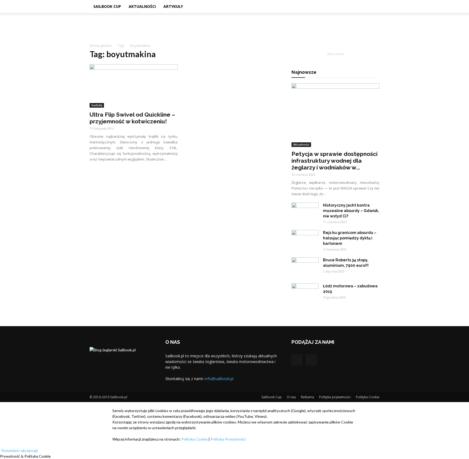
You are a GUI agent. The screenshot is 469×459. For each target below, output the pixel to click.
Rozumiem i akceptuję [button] (19, 450)
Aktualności (142, 6)
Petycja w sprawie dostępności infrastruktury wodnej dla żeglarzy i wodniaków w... (334, 160)
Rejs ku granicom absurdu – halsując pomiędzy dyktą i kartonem (349, 238)
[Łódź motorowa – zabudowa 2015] (305, 292)
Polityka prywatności (335, 397)
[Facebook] (296, 359)
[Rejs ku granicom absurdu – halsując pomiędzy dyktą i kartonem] (305, 239)
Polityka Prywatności (228, 439)
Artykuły (173, 6)
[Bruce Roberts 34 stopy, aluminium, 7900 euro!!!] (305, 266)
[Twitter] (311, 359)
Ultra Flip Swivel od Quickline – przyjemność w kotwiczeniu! (132, 118)
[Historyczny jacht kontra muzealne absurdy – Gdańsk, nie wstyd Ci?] (305, 212)
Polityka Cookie (367, 397)
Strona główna (101, 45)
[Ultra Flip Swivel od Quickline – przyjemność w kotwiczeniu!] (134, 86)
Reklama (307, 397)
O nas (291, 397)
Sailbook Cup (107, 6)
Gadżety (96, 105)
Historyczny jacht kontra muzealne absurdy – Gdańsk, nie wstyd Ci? (351, 210)
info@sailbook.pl (219, 378)
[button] (372, 6)
